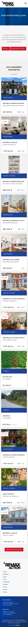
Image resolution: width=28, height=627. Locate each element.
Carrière (5, 584)
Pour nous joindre (18, 48)
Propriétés (6, 574)
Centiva (17, 625)
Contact (5, 589)
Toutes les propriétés (14, 549)
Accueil (5, 48)
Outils (4, 579)
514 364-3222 (8, 614)
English (5, 592)
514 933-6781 (8, 605)
